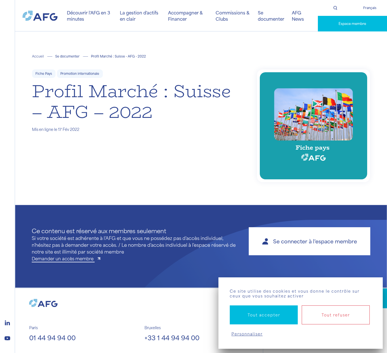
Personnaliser (247, 333)
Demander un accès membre (63, 258)
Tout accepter (264, 314)
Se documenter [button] (271, 16)
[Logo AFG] (40, 16)
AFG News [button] (298, 16)
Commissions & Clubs (232, 16)
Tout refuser (336, 314)
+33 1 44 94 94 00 (171, 337)
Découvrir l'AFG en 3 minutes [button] (88, 16)
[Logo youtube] (7, 337)
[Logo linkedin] (7, 322)
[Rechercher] (335, 8)
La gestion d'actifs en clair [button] (139, 16)
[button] (309, 241)
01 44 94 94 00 (52, 337)
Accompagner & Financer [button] (185, 16)
